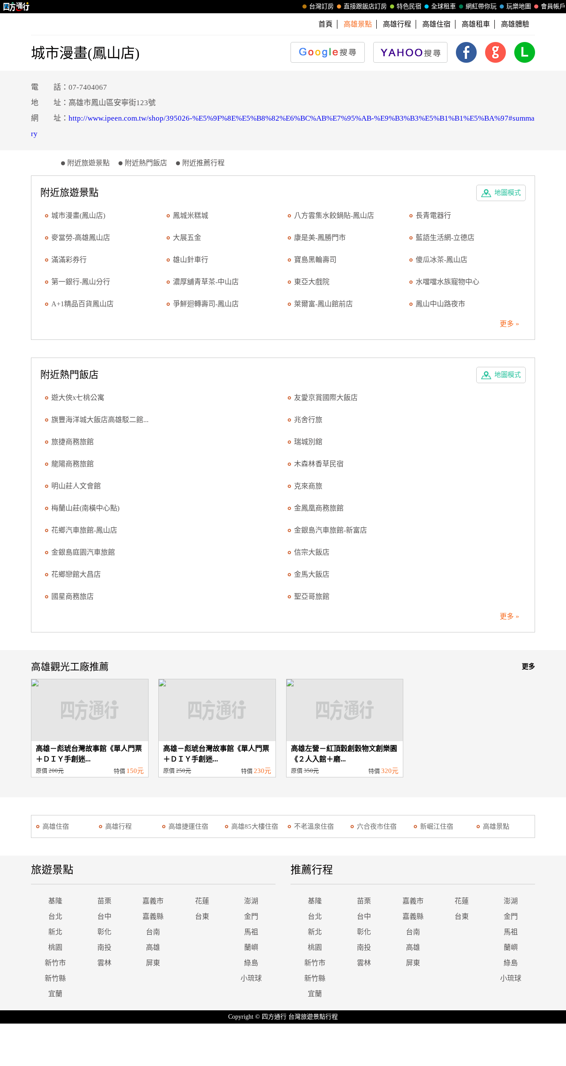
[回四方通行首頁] (16, 6)
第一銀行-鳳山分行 (80, 282)
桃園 (55, 947)
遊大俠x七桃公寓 (77, 397)
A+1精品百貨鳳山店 (82, 304)
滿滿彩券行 (69, 259)
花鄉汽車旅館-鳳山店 (84, 530)
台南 (153, 932)
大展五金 (187, 237)
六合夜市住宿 (377, 826)
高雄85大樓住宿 (254, 826)
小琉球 (251, 978)
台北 (55, 916)
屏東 (153, 963)
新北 (55, 932)
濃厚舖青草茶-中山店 (206, 282)
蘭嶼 (251, 947)
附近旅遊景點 (88, 163)
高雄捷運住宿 (188, 826)
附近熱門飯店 (146, 163)
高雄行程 (397, 24)
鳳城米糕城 (190, 215)
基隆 (55, 901)
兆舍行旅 (308, 419)
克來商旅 (308, 486)
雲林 (104, 963)
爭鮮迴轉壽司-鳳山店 (206, 304)
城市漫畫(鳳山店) (78, 215)
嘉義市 (153, 901)
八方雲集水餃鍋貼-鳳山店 (334, 215)
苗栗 (104, 901)
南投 (104, 947)
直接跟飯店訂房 (365, 6)
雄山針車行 (190, 259)
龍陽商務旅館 (72, 464)
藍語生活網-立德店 (445, 237)
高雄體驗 (515, 24)
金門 (251, 916)
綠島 (251, 963)
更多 (528, 666)
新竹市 (55, 963)
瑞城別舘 (308, 441)
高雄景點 (496, 826)
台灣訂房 (321, 6)
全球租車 (443, 6)
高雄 (153, 947)
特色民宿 (409, 6)
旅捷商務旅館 (72, 441)
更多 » (509, 323)
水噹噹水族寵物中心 (447, 282)
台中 (104, 916)
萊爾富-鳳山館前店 (323, 304)
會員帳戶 (553, 6)
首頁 (325, 24)
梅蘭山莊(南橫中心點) (85, 508)
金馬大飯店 (311, 574)
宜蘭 (55, 993)
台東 (202, 916)
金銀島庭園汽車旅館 (83, 552)
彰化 (104, 932)
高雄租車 (476, 24)
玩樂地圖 (518, 6)
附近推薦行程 (203, 163)
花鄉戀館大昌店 (76, 574)
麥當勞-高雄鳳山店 (80, 237)
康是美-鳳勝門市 (320, 237)
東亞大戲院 (311, 282)
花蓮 (202, 901)
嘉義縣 (153, 916)
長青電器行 (433, 215)
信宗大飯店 (311, 552)
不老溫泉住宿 (314, 826)
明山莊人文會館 (76, 486)
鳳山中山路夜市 (440, 304)
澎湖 (251, 901)
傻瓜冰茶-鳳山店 (441, 259)
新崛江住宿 (436, 826)
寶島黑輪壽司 (315, 259)
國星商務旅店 (72, 596)
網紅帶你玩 (481, 6)
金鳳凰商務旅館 (319, 508)
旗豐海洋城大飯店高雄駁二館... (100, 419)
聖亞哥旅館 (311, 596)
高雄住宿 (436, 24)
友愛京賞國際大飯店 (326, 397)
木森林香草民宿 (319, 464)
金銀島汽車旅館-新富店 (330, 530)
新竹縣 (55, 978)
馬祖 (251, 932)
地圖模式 (507, 192)
